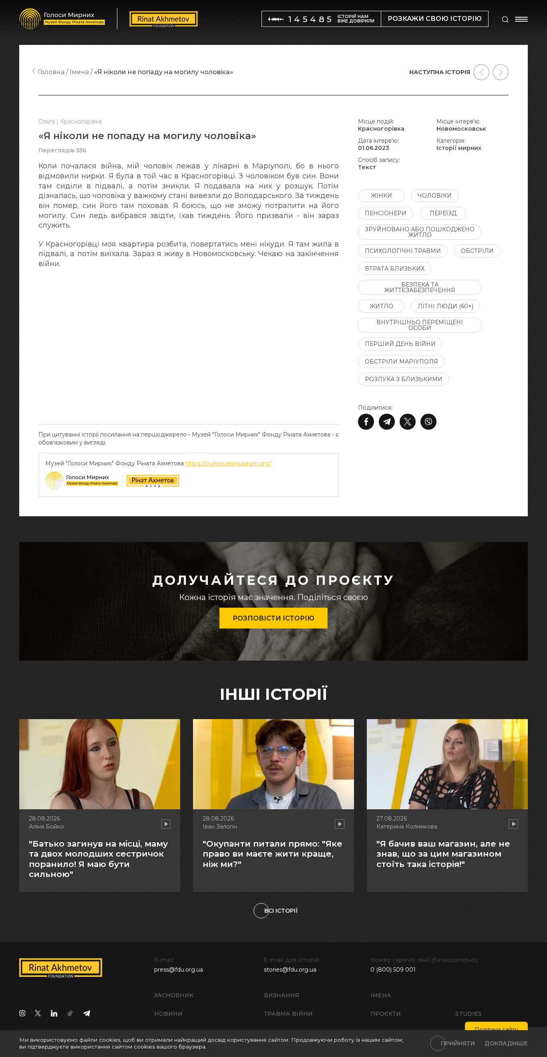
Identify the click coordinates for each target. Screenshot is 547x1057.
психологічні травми (403, 251)
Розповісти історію (273, 618)
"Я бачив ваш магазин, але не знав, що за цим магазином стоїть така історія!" (443, 854)
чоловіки (435, 195)
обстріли (477, 251)
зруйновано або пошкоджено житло (420, 232)
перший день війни (400, 344)
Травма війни (288, 1013)
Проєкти (385, 1013)
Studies (468, 1013)
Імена (380, 995)
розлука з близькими (403, 379)
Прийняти (458, 1043)
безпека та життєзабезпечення (419, 287)
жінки (381, 195)
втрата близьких (394, 268)
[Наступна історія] (501, 72)
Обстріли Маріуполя (401, 361)
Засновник (173, 995)
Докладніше (506, 1043)
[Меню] (521, 19)
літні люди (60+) (445, 306)
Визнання (282, 995)
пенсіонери (385, 213)
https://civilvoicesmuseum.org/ (228, 463)
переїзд (443, 213)
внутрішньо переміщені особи (419, 325)
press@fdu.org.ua (178, 969)
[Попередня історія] (481, 72)
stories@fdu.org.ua (290, 969)
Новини (168, 1013)
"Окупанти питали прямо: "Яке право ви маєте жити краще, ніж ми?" (272, 854)
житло (381, 306)
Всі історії (281, 910)
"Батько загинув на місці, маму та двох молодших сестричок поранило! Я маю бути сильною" (98, 859)
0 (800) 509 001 (393, 969)
